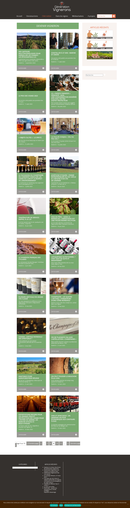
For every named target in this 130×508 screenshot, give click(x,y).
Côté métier (46, 16)
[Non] (128, 504)
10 (57, 443)
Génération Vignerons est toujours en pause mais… (51, 470)
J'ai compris (54, 505)
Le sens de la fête (49, 487)
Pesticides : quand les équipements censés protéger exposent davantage (50, 490)
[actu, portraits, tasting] (65, 6)
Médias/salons (78, 16)
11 (61, 443)
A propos (91, 16)
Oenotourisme (32, 16)
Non (61, 505)
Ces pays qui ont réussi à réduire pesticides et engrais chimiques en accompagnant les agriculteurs (52, 480)
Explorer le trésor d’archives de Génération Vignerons (52, 468)
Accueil (19, 16)
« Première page (32, 443)
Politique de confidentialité (72, 505)
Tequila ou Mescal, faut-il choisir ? (51, 484)
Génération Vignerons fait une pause (51, 473)
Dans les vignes (62, 16)
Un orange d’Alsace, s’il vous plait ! (52, 476)
